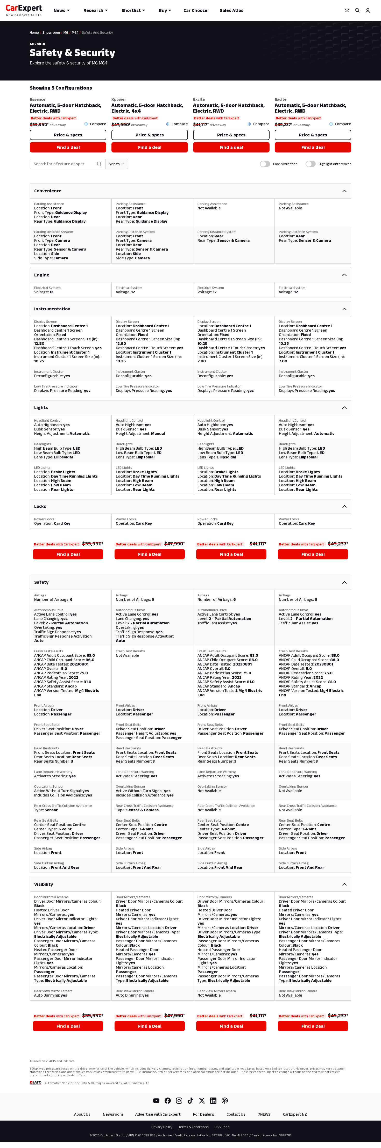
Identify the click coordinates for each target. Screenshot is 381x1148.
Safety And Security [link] (97, 32)
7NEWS (264, 1114)
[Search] (357, 10)
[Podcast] (225, 1101)
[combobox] (64, 164)
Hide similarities (285, 164)
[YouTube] (156, 1101)
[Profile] (368, 10)
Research (93, 10)
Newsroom (113, 1114)
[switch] (265, 164)
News (59, 10)
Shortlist (131, 10)
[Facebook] (168, 1101)
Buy (163, 10)
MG (66, 32)
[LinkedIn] (213, 1101)
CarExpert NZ (295, 1114)
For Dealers (203, 1114)
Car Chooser (196, 10)
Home (34, 32)
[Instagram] (179, 1101)
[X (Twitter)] (202, 1101)
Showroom (51, 32)
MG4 (75, 32)
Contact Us (236, 1114)
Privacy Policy (161, 1127)
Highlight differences (335, 164)
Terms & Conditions (193, 1127)
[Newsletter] (347, 10)
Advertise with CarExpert (158, 1114)
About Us (82, 1114)
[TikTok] (190, 1101)
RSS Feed (222, 1127)
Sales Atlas (231, 10)
